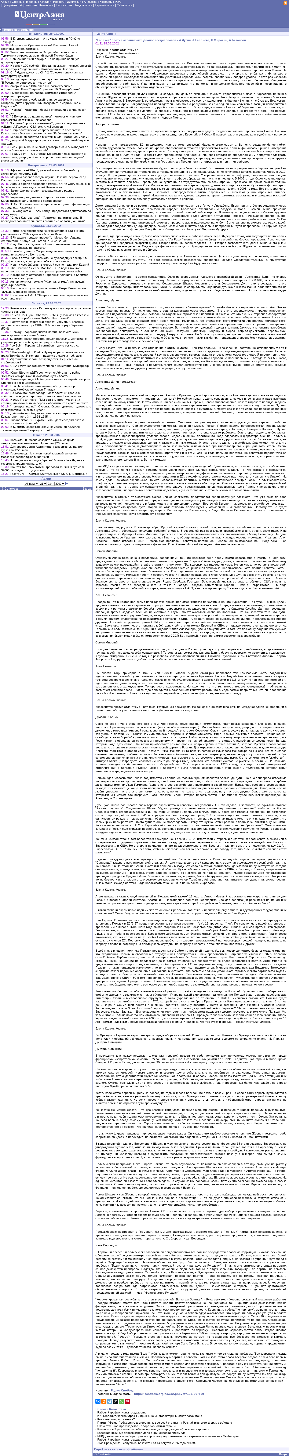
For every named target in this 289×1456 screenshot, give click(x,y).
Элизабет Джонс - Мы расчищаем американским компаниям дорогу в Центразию (39, 252)
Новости (59, 1)
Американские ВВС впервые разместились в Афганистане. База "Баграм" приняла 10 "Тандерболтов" (40, 87)
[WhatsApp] (121, 1401)
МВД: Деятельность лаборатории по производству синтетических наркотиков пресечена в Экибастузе (168, 1436)
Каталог (45, 1)
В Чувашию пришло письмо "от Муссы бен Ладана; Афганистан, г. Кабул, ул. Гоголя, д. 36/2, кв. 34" (41, 239)
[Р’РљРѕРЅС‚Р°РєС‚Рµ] (97, 1401)
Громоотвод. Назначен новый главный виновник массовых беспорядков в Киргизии (39, 455)
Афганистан (28, 5)
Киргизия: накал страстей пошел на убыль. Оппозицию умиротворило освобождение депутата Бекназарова (44, 340)
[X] (115, 1401)
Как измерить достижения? (116, 1419)
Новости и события (19, 29)
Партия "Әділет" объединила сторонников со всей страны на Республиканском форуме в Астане (164, 1422)
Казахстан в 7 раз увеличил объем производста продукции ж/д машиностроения (153, 1429)
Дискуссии (74, 1)
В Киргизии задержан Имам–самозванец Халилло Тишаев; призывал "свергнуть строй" (40, 428)
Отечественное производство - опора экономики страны (136, 1426)
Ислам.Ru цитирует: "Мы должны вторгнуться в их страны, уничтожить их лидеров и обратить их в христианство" (44, 401)
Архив (5, 1)
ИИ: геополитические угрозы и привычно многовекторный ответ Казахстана (149, 1415)
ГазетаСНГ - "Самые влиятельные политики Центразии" (49, 473)
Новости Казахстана (110, 1409)
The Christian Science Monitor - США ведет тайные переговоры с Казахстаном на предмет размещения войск (42, 269)
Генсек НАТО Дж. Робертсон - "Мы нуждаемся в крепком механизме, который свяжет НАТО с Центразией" (45, 316)
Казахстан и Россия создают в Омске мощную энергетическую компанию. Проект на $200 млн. (37, 441)
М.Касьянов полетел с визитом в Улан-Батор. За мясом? (49, 136)
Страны (17, 1)
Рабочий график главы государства (121, 1412)
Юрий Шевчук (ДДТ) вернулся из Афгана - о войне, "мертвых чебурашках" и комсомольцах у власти (41, 374)
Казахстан (46, 5)
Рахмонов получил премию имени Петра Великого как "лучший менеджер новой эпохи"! (43, 290)
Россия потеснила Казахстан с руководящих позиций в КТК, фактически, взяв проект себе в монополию (44, 259)
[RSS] (285, 4)
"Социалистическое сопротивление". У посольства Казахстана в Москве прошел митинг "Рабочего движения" (41, 131)
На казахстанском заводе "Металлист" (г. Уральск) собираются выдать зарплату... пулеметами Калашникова (41, 394)
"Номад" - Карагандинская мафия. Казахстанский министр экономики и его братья (40, 333)
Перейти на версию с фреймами (118, 1449)
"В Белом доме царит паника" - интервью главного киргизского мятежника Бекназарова (41, 118)
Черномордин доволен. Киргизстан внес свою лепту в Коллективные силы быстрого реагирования (43, 199)
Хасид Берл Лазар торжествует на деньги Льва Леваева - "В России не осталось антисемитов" (45, 80)
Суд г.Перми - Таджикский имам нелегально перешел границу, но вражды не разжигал (43, 246)
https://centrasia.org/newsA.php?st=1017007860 (169, 1393)
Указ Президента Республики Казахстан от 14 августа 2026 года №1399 (147, 1443)
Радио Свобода (122, 1390)
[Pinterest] (127, 1401)
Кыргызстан (64, 5)
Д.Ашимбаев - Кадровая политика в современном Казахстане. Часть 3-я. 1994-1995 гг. (40, 414)
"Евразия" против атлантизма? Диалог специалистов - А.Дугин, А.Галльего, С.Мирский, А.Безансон (43, 124)
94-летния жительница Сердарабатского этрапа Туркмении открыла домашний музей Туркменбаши (39, 53)
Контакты (106, 1)
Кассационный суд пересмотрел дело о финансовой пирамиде (141, 1432)
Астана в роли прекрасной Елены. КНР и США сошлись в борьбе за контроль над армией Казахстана (45, 185)
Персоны (31, 1)
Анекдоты (90, 1)
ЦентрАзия (10, 5)
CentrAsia (11, 488)
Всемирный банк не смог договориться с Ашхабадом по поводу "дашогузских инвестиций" (44, 148)
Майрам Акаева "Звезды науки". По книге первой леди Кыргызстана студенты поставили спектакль (43, 178)
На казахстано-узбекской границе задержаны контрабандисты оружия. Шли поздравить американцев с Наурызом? (41, 103)
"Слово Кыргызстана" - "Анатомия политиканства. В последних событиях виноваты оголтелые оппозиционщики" (43, 219)
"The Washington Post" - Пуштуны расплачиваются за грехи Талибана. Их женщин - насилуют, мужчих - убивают (42, 354)
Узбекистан (124, 5)
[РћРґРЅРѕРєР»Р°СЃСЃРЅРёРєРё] (103, 1401)
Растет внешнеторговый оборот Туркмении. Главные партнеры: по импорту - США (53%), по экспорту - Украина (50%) (42, 325)
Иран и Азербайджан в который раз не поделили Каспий (49, 264)
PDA (118, 1)
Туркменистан (104, 5)
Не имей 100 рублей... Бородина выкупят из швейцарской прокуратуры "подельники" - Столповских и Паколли (46, 67)
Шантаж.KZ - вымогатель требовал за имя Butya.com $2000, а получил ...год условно (42, 468)
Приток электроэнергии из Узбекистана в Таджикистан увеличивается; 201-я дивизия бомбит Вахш (43, 232)
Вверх (87, 488)
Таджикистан (83, 5)
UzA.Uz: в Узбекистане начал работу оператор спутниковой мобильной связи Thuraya (38, 387)
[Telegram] (109, 1401)
